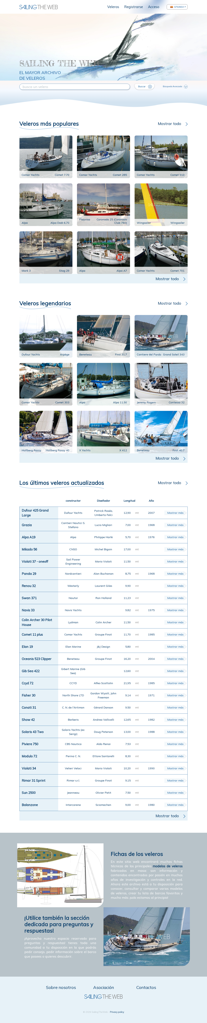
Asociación (103, 987)
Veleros (113, 7)
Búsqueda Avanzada (172, 86)
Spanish (179, 6)
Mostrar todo (169, 123)
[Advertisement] (103, 36)
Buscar (142, 86)
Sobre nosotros (61, 987)
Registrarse (133, 7)
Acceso (153, 7)
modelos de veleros (168, 866)
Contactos (146, 987)
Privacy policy (117, 1012)
